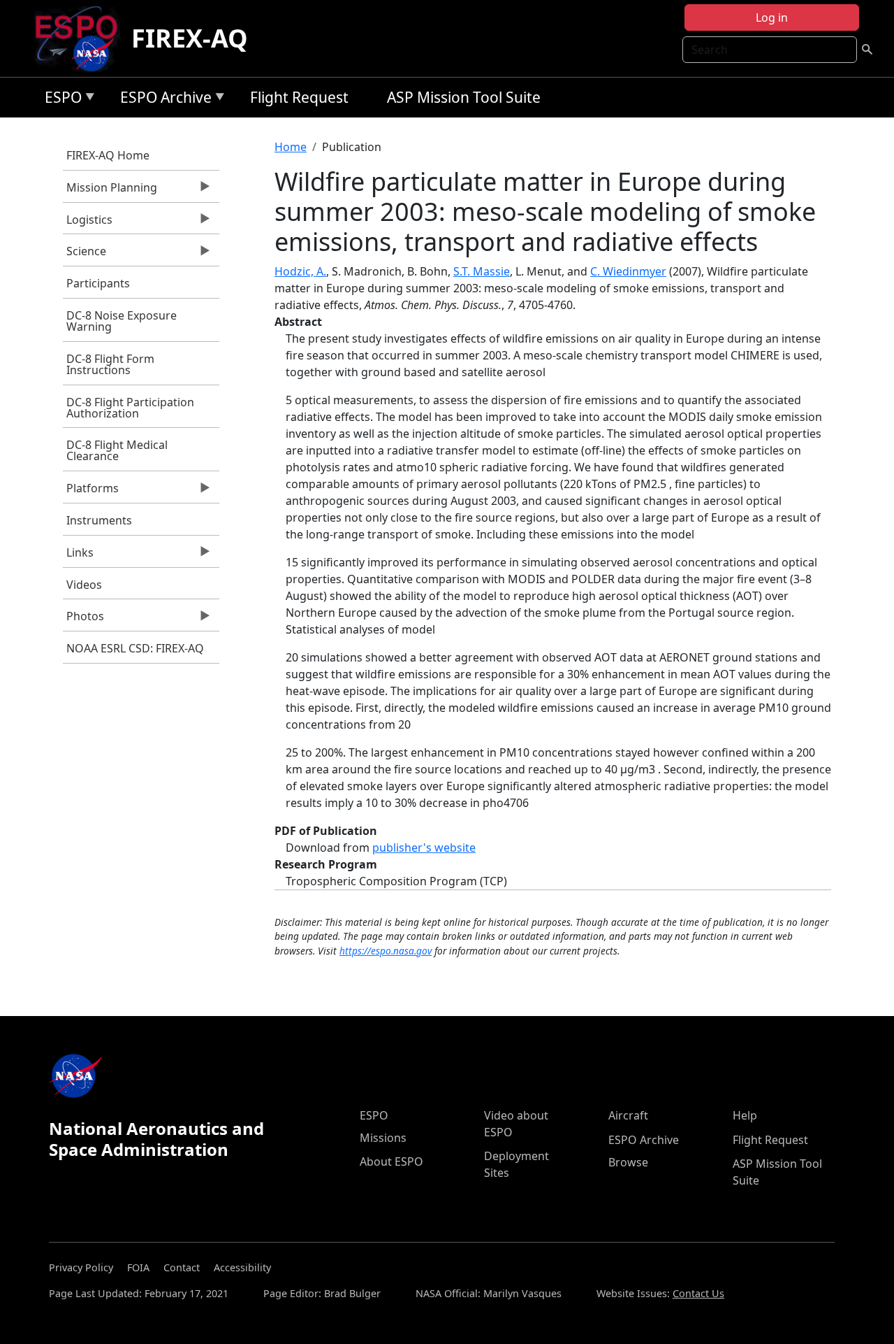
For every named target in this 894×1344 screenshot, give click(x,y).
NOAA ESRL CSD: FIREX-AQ (135, 648)
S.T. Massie (481, 271)
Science (84, 254)
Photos (83, 619)
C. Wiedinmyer (628, 271)
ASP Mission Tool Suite (464, 97)
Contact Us (698, 1293)
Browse (628, 1162)
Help (745, 1115)
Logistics (87, 223)
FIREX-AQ (189, 38)
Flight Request (299, 97)
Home (290, 147)
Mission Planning (110, 191)
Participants (98, 283)
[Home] (82, 38)
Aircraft (628, 1115)
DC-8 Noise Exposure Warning (121, 321)
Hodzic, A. (300, 271)
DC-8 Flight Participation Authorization (130, 407)
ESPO (60, 99)
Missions (383, 1137)
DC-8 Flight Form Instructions (110, 364)
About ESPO (391, 1161)
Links (78, 556)
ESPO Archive (162, 99)
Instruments (99, 520)
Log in (772, 17)
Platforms (91, 491)
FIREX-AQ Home (107, 155)
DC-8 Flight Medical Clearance (117, 450)
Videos (84, 584)
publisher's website (424, 847)
